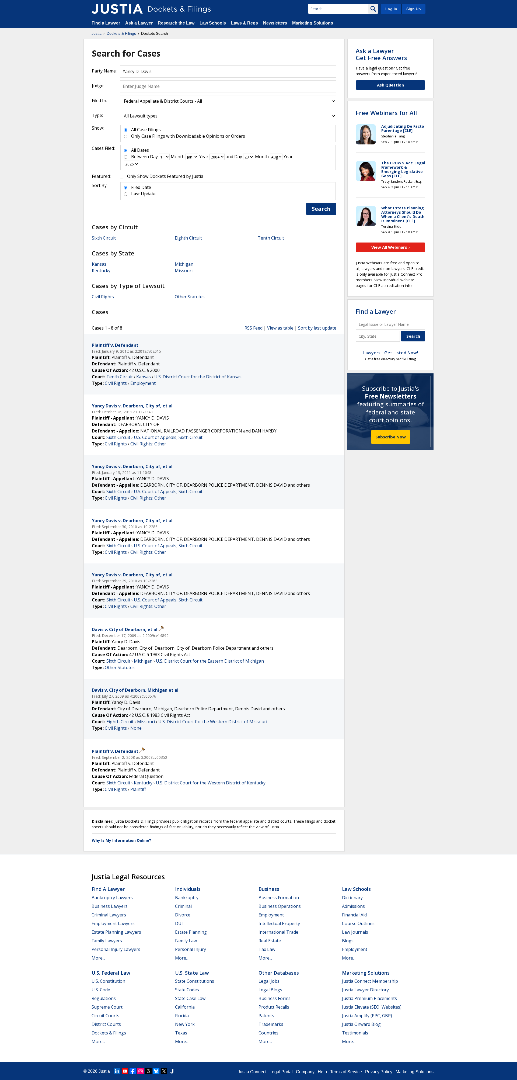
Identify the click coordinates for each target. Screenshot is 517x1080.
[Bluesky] (156, 1071)
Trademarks (270, 1024)
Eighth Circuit (188, 238)
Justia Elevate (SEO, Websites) (371, 1007)
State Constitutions (194, 981)
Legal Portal (281, 1071)
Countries (268, 1033)
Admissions (353, 906)
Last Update (143, 194)
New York (185, 1024)
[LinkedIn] (117, 1071)
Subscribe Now (390, 436)
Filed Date (141, 187)
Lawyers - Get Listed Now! (390, 353)
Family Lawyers (107, 941)
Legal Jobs (269, 981)
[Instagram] (140, 1071)
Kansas (99, 264)
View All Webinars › (390, 247)
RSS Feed (253, 328)
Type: (97, 115)
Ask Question (390, 85)
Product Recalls (273, 1007)
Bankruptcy (186, 898)
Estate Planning (191, 932)
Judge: (98, 86)
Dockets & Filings (109, 1033)
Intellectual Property (279, 923)
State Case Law (190, 998)
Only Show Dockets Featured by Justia (165, 176)
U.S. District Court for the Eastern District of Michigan (210, 661)
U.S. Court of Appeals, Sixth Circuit (168, 437)
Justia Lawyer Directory (365, 990)
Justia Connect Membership (370, 981)
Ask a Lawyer (139, 23)
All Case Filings (146, 130)
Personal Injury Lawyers (116, 949)
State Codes (187, 990)
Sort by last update (317, 328)
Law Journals (355, 932)
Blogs (348, 941)
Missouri (184, 271)
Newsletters (275, 23)
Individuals (188, 889)
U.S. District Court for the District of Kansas (198, 377)
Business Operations (279, 906)
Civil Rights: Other (148, 444)
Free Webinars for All (386, 112)
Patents (266, 1016)
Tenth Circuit (271, 238)
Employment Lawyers (113, 923)
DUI (179, 923)
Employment (143, 383)
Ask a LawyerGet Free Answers (381, 54)
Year (203, 157)
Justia (104, 1071)
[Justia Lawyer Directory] (172, 1071)
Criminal (183, 906)
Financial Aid (354, 915)
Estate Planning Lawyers (116, 932)
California (185, 1007)
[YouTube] (125, 1071)
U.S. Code (101, 990)
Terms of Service (346, 1071)
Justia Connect (252, 1071)
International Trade (278, 932)
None (136, 728)
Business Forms (274, 998)
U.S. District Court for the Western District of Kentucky (211, 783)
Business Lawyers (110, 906)
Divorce (182, 915)
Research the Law (176, 23)
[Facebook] (133, 1071)
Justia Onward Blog (361, 1024)
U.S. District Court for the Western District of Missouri (212, 722)
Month (177, 157)
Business (268, 889)
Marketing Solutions (312, 23)
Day (154, 157)
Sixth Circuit (104, 238)
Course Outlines (358, 923)
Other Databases (278, 973)
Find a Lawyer (106, 23)
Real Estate (269, 941)
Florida (182, 1016)
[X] (164, 1071)
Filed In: (99, 100)
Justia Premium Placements (369, 998)
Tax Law (266, 949)
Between (140, 157)
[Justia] (117, 9)
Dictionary (352, 898)
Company (305, 1071)
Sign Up (413, 9)
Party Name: (104, 71)
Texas (181, 1033)
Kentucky (101, 271)
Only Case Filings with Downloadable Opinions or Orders (188, 136)
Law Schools (213, 23)
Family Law (186, 941)
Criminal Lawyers (109, 915)
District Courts (106, 1024)
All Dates (140, 150)
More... (98, 958)
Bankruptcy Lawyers (112, 898)
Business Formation (278, 898)
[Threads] (148, 1071)
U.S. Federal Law (111, 973)
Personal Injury (190, 949)
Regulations (104, 998)
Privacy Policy (378, 1071)
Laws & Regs (244, 23)
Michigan (184, 264)
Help (322, 1071)
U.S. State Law (192, 973)
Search (321, 208)
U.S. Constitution (108, 981)
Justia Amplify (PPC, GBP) (367, 1016)
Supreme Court (107, 1007)
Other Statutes (190, 297)
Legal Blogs (270, 990)
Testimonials (355, 1033)
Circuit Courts (105, 1016)
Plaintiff (138, 789)
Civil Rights (103, 297)
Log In (391, 9)
